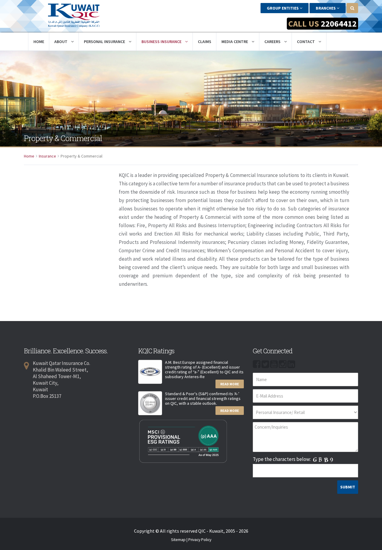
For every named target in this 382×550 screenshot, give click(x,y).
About (61, 41)
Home (38, 41)
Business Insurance (161, 41)
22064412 (339, 23)
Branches (326, 8)
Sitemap (178, 539)
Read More (229, 384)
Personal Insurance (105, 41)
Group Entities (283, 8)
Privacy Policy (199, 539)
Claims (204, 41)
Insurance (47, 156)
